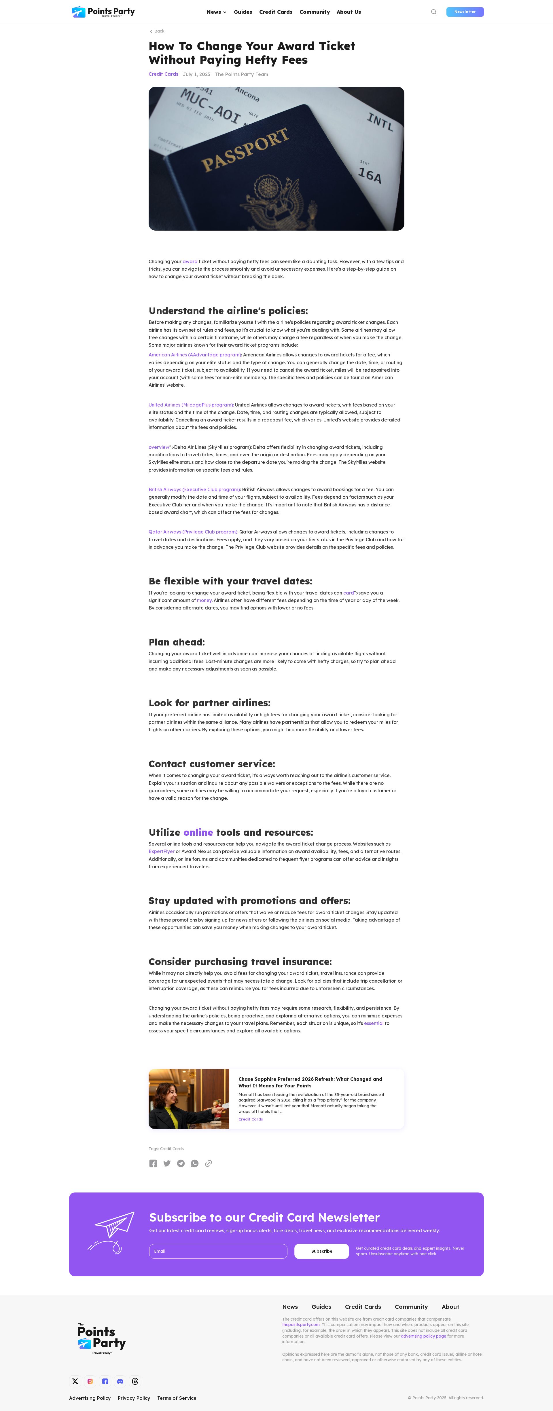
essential (374, 1023)
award (190, 261)
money (204, 600)
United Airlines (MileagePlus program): (191, 405)
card (348, 593)
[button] (217, 12)
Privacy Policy (134, 1398)
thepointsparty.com (301, 1324)
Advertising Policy (90, 1398)
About (450, 1307)
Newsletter (465, 12)
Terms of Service (176, 1398)
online (198, 832)
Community (315, 12)
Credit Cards (276, 12)
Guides (243, 12)
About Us (349, 12)
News (290, 1307)
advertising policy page (423, 1336)
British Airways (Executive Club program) (194, 489)
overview (159, 447)
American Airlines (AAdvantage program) (195, 355)
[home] (103, 12)
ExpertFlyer (162, 851)
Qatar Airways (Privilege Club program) (193, 532)
